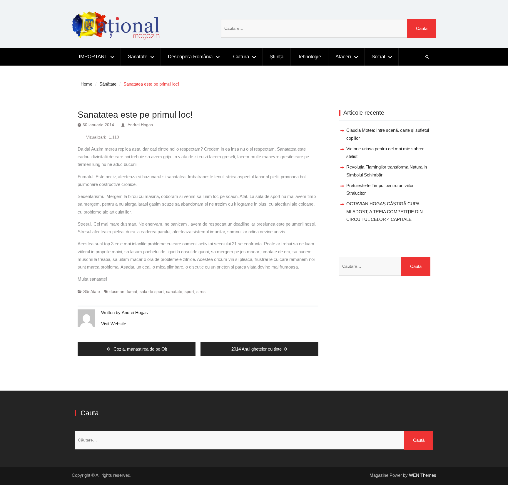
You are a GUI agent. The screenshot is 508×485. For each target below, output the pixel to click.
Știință (276, 56)
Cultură (241, 56)
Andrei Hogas (140, 124)
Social (378, 56)
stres (200, 291)
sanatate (174, 291)
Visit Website (113, 323)
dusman (116, 291)
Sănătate (137, 56)
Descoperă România (190, 56)
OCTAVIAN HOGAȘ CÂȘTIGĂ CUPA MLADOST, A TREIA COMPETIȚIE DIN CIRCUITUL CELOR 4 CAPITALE (384, 211)
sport (189, 291)
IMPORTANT (93, 56)
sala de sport (152, 291)
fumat (132, 291)
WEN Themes (422, 475)
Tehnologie (309, 56)
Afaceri (343, 56)
